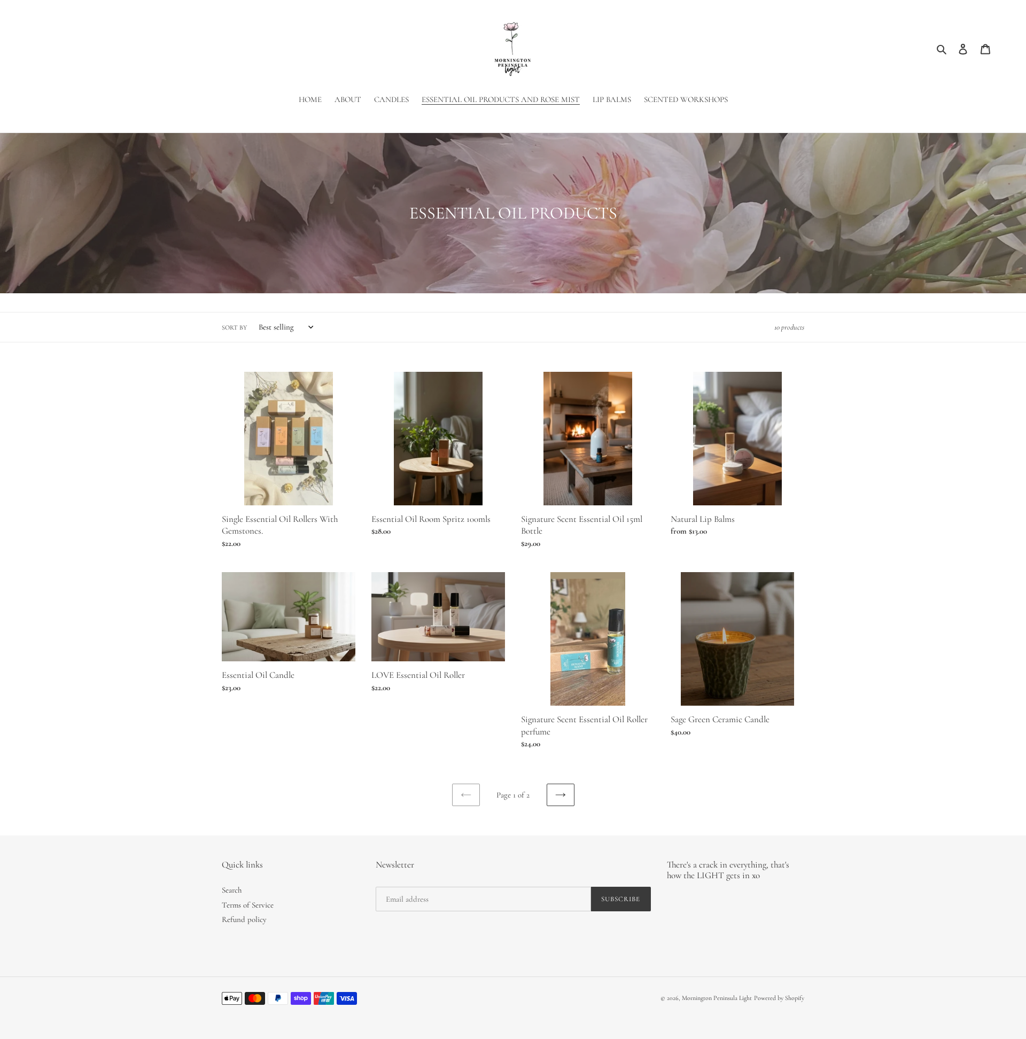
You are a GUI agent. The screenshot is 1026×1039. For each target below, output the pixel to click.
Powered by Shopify (779, 998)
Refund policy (244, 919)
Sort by (234, 327)
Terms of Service (248, 905)
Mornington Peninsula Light (717, 998)
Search (232, 890)
